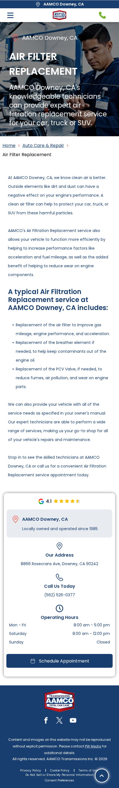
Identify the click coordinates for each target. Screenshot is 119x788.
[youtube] (73, 721)
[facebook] (46, 721)
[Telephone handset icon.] (102, 15)
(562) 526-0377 (59, 595)
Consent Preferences (59, 780)
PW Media (93, 746)
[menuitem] (31, 770)
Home (8, 145)
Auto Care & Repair (43, 145)
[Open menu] (10, 15)
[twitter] (59, 721)
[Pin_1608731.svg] (15, 519)
